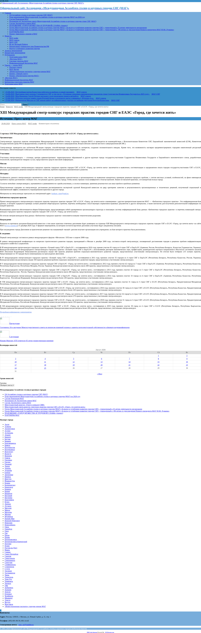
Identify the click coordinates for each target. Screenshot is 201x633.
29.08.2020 (5, 124)
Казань (7, 483)
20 (101, 365)
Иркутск (8, 479)
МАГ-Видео (14, 69)
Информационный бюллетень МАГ (23, 63)
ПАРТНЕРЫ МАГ (16, 32)
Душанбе (8, 470)
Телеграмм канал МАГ (18, 57)
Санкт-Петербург (11, 554)
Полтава (8, 544)
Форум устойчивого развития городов (24, 49)
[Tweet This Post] (3, 130)
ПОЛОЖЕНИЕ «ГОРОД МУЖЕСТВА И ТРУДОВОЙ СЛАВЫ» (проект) (38, 25)
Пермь (7, 537)
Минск (7, 510)
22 (158, 365)
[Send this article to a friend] (10, 130)
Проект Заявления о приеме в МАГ (23, 34)
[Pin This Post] (6, 130)
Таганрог (8, 571)
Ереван (7, 473)
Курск (7, 502)
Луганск (8, 506)
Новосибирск (10, 525)
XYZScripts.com (109, 632)
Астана (7, 431)
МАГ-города (14, 40)
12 (74, 362)
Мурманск (9, 516)
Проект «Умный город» (18, 74)
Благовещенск (10, 443)
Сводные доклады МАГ (18, 61)
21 (129, 365)
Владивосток (10, 447)
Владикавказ (10, 450)
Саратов (8, 556)
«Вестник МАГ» (15, 59)
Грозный (8, 464)
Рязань (7, 550)
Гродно (7, 462)
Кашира (8, 489)
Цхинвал (8, 594)
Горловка (8, 460)
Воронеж (8, 456)
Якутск (7, 602)
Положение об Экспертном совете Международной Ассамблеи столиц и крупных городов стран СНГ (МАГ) (52, 21)
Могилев (8, 512)
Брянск (7, 445)
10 (16, 362)
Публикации (10, 55)
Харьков (8, 590)
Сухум (7, 569)
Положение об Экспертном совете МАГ (21, 401)
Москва (8, 514)
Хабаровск (9, 588)
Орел (7, 531)
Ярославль (9, 604)
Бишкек (8, 441)
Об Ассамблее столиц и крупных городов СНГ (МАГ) (30, 15)
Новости (8, 36)
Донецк (8, 468)
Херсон (8, 592)
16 (187, 362)
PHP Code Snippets (92, 632)
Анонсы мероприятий (13, 51)
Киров (7, 491)
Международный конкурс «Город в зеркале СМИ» (25, 405)
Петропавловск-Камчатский (16, 542)
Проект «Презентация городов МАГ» (24, 76)
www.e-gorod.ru (11, 226)
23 (187, 365)
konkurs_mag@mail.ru (60, 194)
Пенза (7, 535)
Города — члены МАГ (13, 65)
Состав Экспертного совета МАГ (22, 23)
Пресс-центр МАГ (19, 124)
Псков (7, 546)
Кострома (8, 498)
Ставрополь (9, 567)
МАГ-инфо (13, 38)
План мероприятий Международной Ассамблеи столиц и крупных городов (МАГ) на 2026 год (47, 17)
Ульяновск (9, 581)
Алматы (8, 427)
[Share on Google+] (8, 130)
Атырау (8, 435)
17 (16, 365)
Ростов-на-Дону (11, 548)
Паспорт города (15, 67)
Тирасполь (9, 577)
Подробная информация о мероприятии (16, 312)
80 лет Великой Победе (18, 44)
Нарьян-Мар (9, 519)
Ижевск (8, 477)
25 (45, 368)
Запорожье (9, 475)
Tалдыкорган (10, 573)
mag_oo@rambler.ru (26, 625)
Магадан (8, 508)
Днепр (7, 466)
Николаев (8, 523)
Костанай (8, 496)
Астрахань (9, 433)
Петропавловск (11, 539)
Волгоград (9, 452)
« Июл (99, 374)
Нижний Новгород (12, 521)
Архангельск (10, 429)
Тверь (7, 575)
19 (74, 365)
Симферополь (10, 565)
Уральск (8, 583)
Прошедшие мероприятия (15, 53)
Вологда (8, 454)
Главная (8, 13)
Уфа (6, 586)
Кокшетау (8, 493)
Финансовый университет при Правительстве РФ (29, 46)
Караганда (9, 487)
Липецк (8, 504)
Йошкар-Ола (10, 481)
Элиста (7, 600)
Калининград (10, 485)
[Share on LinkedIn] (5, 130)
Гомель (7, 458)
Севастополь (10, 558)
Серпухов (8, 563)
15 (158, 362)
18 (45, 365)
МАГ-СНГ (13, 42)
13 (101, 362)
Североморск (10, 560)
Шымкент (9, 598)
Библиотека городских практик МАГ (19, 82)
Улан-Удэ (8, 579)
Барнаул (8, 437)
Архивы (3, 383)
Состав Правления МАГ (19, 19)
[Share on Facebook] (1, 130)
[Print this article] (12, 130)
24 (16, 368)
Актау (7, 424)
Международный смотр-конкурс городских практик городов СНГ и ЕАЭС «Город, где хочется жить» (45, 407)
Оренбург (8, 529)
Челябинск (9, 596)
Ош (6, 533)
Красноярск (9, 500)
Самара (7, 552)
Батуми (7, 439)
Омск (7, 527)
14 (129, 362)
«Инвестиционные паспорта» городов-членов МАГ (29, 72)
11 (45, 362)
